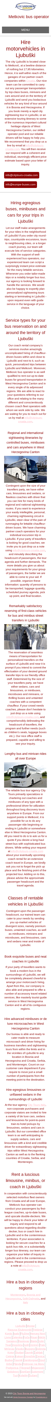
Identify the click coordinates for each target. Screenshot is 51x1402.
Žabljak (38, 1352)
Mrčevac (9, 1348)
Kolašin (23, 1375)
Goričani (25, 1371)
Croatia (30, 80)
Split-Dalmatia (31, 1298)
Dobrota (41, 1348)
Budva (9, 1360)
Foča (26, 1337)
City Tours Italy (36, 1104)
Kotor (11, 1352)
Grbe (9, 1364)
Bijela (33, 1341)
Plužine (24, 1333)
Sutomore (37, 1371)
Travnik (18, 1360)
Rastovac (24, 1341)
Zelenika (17, 1337)
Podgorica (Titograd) (18, 1367)
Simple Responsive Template (23, 1397)
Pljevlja (17, 1364)
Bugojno (30, 1348)
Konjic (8, 1333)
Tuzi (15, 1375)
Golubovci (13, 1371)
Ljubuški (20, 1325)
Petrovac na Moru (33, 1364)
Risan (34, 1337)
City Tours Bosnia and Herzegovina (29, 1393)
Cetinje (10, 1356)
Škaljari (19, 1352)
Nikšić (42, 1337)
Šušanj (33, 1375)
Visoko (20, 1348)
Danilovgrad (30, 1360)
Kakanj (19, 1356)
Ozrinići (34, 1345)
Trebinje (37, 1329)
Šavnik (29, 1352)
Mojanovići (37, 1367)
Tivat (8, 1345)
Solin (41, 1341)
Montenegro (17, 1294)
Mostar (30, 1325)
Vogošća (17, 1345)
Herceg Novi (37, 1333)
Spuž (42, 1360)
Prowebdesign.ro (41, 1397)
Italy (25, 1302)
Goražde (30, 1356)
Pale (42, 1345)
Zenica (40, 1356)
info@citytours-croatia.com (22, 175)
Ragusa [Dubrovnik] (20, 1329)
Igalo (16, 1333)
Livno (8, 1337)
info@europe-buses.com (21, 184)
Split (26, 1345)
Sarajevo (11, 1341)
